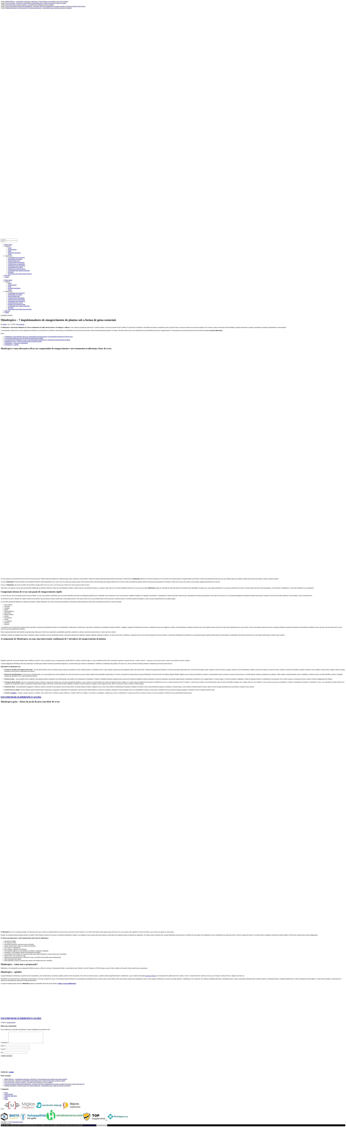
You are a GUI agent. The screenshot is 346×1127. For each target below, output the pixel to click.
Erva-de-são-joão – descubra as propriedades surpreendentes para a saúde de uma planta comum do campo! (35, 3)
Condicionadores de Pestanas (16, 262)
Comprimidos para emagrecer (16, 257)
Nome (3, 1046)
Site (2, 1052)
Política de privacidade (89, 1125)
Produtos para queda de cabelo (16, 269)
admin (4, 324)
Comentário (4, 1042)
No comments (20, 324)
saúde (9, 251)
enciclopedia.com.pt (17, 1122)
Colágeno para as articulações (16, 264)
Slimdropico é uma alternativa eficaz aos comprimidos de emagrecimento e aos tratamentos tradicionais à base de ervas (38, 336)
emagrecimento (12, 249)
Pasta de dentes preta (14, 261)
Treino (10, 254)
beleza (10, 248)
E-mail (3, 1049)
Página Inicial (8, 244)
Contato (6, 277)
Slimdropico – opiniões (11, 344)
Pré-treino (11, 272)
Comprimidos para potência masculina (19, 270)
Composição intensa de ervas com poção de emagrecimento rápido (23, 338)
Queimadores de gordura (15, 259)
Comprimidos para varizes (15, 267)
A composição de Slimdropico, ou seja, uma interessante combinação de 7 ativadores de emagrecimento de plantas (37, 340)
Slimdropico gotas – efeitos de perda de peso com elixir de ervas (23, 341)
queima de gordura (150, 976)
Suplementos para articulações (16, 265)
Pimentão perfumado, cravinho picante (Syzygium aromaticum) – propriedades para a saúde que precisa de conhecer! (38, 8)
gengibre (13, 693)
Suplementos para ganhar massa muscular (20, 274)
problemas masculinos (14, 252)
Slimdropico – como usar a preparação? (16, 343)
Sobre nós (7, 275)
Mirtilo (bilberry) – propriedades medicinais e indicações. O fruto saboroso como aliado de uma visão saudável (36, 1)
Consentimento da (102, 1125)
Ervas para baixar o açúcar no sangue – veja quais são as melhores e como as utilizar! (29, 4)
